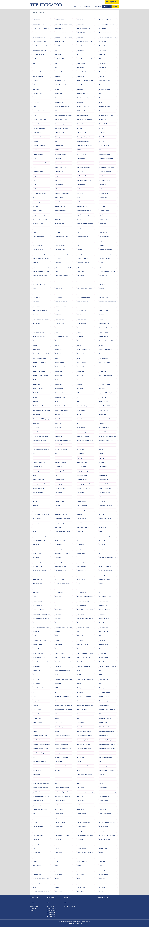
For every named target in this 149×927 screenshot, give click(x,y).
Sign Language (37, 770)
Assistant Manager (38, 76)
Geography (80, 340)
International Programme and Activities (108, 445)
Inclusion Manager (82, 432)
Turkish (35, 861)
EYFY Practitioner (103, 297)
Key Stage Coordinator (39, 462)
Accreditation (80, 24)
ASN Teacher (102, 67)
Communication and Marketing (107, 167)
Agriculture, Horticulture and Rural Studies (64, 37)
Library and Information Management (86, 497)
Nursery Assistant (38, 579)
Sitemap (32, 910)
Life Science (102, 497)
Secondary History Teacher (84, 735)
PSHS (100, 675)
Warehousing (102, 878)
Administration (59, 28)
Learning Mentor (103, 479)
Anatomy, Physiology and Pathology (86, 41)
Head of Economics (38, 367)
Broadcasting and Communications (42, 111)
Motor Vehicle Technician (40, 570)
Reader (35, 696)
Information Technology (39, 440)
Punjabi (79, 683)
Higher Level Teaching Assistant (108, 393)
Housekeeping (59, 414)
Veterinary (36, 870)
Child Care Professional (61, 150)
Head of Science (81, 380)
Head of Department (82, 362)
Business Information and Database (86, 119)
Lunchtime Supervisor (83, 510)
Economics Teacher (60, 249)
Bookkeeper (80, 102)
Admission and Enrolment (84, 28)
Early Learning (103, 232)
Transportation (81, 857)
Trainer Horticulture (38, 857)
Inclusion (57, 432)
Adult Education (103, 28)
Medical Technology (104, 536)
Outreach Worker (81, 592)
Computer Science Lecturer (62, 176)
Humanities (80, 419)
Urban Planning (103, 861)
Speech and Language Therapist (86, 792)
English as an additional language (86, 267)
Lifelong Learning (59, 501)
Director (79, 219)
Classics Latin (59, 158)
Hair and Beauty (103, 358)
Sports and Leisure (38, 800)
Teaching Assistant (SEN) (62, 835)
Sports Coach (80, 800)
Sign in (48, 902)
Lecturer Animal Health (105, 484)
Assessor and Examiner (39, 72)
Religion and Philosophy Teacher (86, 705)
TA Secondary (36, 822)
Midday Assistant (81, 549)
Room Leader (80, 714)
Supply (34, 813)
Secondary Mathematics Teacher (64, 740)
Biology (101, 98)
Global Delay (36, 349)
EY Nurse (79, 293)
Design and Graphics (60, 210)
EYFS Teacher (102, 293)
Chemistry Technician (39, 145)
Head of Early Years (104, 362)
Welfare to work (103, 883)
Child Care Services (82, 150)
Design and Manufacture (84, 210)
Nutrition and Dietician (39, 588)
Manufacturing (37, 518)
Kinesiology (102, 462)
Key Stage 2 (102, 458)
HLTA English (102, 397)
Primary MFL (102, 653)
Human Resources (60, 419)
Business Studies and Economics (108, 124)
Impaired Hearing (104, 427)
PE (55, 601)
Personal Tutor (59, 609)
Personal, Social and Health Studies (86, 609)
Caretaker (102, 132)
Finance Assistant (82, 310)
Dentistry (35, 206)
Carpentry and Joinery (39, 137)
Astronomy (58, 76)
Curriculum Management (39, 193)
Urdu (56, 865)
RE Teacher (80, 692)
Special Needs (80, 787)
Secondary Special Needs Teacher (64, 748)
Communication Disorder (84, 167)
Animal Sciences (59, 45)
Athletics (101, 76)
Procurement (36, 666)
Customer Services (104, 193)
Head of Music (59, 375)
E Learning (35, 232)
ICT (78, 423)
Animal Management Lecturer (41, 45)
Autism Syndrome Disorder (62, 85)
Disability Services (104, 219)
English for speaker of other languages (108, 267)
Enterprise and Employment (40, 275)
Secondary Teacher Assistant (107, 748)
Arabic (56, 50)
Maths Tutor (80, 531)
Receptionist (36, 701)
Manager (79, 514)
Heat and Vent (59, 393)
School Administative (105, 718)
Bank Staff (80, 89)
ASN (56, 67)
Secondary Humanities (39, 740)
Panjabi (35, 596)
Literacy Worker (103, 501)
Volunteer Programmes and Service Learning (42, 878)
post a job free (111, 2)
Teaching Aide (81, 831)
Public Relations (103, 679)
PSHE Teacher (80, 675)
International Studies (61, 449)
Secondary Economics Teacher (107, 731)
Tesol (34, 848)
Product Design (59, 666)
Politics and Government (39, 640)
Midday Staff (102, 549)
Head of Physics (37, 380)
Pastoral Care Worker (105, 596)
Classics (35, 158)
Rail (34, 692)
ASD (34, 63)
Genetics (57, 340)
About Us (98, 6)
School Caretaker (37, 722)
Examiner (101, 288)
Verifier (101, 865)
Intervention (80, 449)
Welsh (34, 887)
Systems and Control (82, 818)
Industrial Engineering (83, 436)
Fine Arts (35, 314)
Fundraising (80, 336)
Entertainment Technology (62, 275)
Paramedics (58, 596)
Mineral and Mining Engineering (63, 553)
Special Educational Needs (62, 787)
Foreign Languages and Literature (42, 327)
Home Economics (103, 401)
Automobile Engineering (105, 85)
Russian (57, 718)
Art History (36, 58)
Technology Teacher (38, 844)
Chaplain (35, 141)
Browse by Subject (51, 910)
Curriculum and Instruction (84, 189)
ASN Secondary (81, 67)
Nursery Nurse (81, 579)
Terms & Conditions (34, 906)
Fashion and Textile (60, 306)
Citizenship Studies (38, 154)
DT (100, 228)
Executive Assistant (38, 293)
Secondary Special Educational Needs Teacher (42, 748)
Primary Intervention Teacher (85, 653)
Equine (79, 280)
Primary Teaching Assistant (40, 662)
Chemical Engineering (83, 141)
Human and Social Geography (41, 419)
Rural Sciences (37, 718)
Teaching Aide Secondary (106, 831)
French (57, 332)
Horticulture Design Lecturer (84, 406)
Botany (101, 102)
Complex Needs (59, 171)
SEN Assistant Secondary (61, 757)
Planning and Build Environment (41, 627)
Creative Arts (102, 184)
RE (55, 692)
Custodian (80, 193)
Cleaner (79, 163)
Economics (102, 245)
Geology (35, 345)
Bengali (101, 93)
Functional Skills (103, 332)
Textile (57, 848)
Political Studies (81, 635)
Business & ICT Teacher (83, 115)
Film (78, 306)
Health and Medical (104, 384)
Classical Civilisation (104, 154)
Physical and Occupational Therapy (86, 618)
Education (79, 249)
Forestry (57, 327)
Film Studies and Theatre (40, 310)
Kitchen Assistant (37, 466)
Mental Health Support (61, 540)
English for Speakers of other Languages (42, 271)
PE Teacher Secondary (83, 601)
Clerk (34, 167)
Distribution (102, 223)
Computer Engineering (105, 171)
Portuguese (58, 640)
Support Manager (37, 818)
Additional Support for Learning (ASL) (108, 24)
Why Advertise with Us (69, 906)
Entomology (80, 275)
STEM (100, 805)
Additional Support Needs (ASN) (41, 28)
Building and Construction (84, 111)
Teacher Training (37, 831)
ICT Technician (81, 427)
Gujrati (79, 358)
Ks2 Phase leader (81, 466)
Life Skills (35, 501)
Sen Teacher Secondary (105, 757)
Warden (57, 878)
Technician (58, 839)
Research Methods (82, 709)
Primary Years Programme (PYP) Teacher (64, 662)
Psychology (36, 679)
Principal (79, 662)
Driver (56, 228)
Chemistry (102, 141)
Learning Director (59, 479)
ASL (34, 67)
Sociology (57, 783)
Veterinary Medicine (82, 870)
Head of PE (80, 375)
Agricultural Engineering (105, 32)
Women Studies (81, 887)
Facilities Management (61, 301)
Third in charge (103, 848)
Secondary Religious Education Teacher (42, 744)
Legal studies (80, 492)
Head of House (103, 367)
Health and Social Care (61, 388)
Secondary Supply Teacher (84, 748)
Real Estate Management (84, 696)
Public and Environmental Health (86, 679)
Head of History (81, 367)
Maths (34, 531)
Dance (78, 197)
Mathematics (58, 527)
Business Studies (81, 124)
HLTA (78, 397)
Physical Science (37, 622)
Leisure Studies (37, 497)
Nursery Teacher (37, 583)
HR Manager (102, 414)
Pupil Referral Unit (38, 688)
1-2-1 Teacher (36, 19)
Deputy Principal (37, 210)
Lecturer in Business (60, 488)
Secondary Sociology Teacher (107, 744)
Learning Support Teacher (84, 484)
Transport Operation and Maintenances (64, 857)
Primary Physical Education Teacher (64, 657)
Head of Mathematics (39, 371)
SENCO (79, 761)
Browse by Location (51, 912)
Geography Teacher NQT (106, 340)
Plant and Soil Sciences (83, 627)
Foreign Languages (104, 323)
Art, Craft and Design (61, 58)
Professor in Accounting (83, 666)
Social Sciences (59, 779)
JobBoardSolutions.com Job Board (74, 923)
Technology (80, 839)
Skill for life (58, 770)
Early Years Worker (38, 245)
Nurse (56, 575)
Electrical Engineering (105, 254)
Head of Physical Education (106, 375)
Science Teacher (81, 727)
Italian (101, 453)
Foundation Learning (82, 327)
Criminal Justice (37, 189)
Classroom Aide (81, 158)
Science (35, 727)
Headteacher (80, 384)
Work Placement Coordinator (41, 891)
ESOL (78, 284)
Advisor (35, 32)
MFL (78, 540)
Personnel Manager (104, 609)
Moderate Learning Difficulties (107, 557)
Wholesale (57, 887)
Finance (57, 310)
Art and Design (103, 54)
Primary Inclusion (59, 653)
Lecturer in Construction (83, 488)
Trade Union (58, 852)
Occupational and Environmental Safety (64, 588)
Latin (100, 471)
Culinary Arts (58, 189)
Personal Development (39, 609)
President (57, 649)
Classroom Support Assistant (41, 163)
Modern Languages (60, 562)
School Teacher (103, 722)
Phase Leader (80, 614)
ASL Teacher (102, 63)
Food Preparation (81, 319)
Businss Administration (61, 128)
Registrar (35, 705)
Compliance (80, 171)
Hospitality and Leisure (61, 410)
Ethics (34, 288)
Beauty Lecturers (59, 93)
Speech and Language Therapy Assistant (42, 796)
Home (31, 900)
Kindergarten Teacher (83, 462)
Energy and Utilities (104, 258)
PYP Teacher (58, 688)
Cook (34, 180)
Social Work (102, 779)
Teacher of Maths (38, 826)
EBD (78, 245)
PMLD (78, 631)
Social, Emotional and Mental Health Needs (42, 783)
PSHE (56, 675)
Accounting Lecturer (38, 24)
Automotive (36, 89)
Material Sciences (81, 523)
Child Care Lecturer (104, 145)
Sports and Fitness (104, 796)
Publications (58, 683)
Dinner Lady (58, 219)
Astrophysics (80, 76)
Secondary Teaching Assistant (41, 753)
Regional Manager (104, 701)
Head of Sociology (104, 380)
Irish (34, 453)
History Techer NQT (60, 397)
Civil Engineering (81, 154)
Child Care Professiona (39, 150)
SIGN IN (115, 6)
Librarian (57, 497)
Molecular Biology (38, 566)
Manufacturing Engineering (62, 518)
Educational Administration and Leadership (108, 249)
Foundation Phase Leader (106, 327)
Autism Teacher (81, 85)
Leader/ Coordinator (38, 479)
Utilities (79, 865)
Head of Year (36, 384)
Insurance (35, 445)
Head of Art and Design (39, 362)
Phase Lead (58, 614)
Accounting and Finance (105, 19)
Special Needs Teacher (39, 792)
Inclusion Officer (103, 432)
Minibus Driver (81, 553)
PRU (100, 670)
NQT (34, 575)
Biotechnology (59, 102)
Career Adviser (37, 132)
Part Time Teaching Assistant (85, 596)
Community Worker (38, 171)
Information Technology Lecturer (64, 440)
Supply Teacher (59, 813)
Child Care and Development (84, 145)
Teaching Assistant (38, 835)
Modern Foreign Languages (40, 562)
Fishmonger (102, 314)
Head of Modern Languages (40, 375)
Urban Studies (37, 865)
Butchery (79, 128)
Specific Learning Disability (62, 792)
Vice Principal (80, 874)
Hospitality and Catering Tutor (41, 410)
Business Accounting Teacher (107, 115)
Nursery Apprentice (104, 575)
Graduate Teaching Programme (63, 354)
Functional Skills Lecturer (62, 336)
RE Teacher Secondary (105, 692)
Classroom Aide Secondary (106, 158)
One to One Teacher (82, 588)
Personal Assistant (82, 605)
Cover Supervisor (81, 184)
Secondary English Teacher (40, 735)
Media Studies (81, 536)
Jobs (74, 6)
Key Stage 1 (80, 458)
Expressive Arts (59, 293)
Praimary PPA (102, 640)
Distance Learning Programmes (85, 223)
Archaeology (80, 50)
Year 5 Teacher (59, 891)
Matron (101, 531)
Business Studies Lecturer (40, 128)
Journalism (58, 458)
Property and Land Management (64, 670)
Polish (34, 635)
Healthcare (80, 388)
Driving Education (82, 228)
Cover (34, 184)
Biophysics (35, 102)
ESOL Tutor (102, 284)
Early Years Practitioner (39, 241)
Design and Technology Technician (42, 215)
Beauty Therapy (37, 93)
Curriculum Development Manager (108, 189)
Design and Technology (105, 210)
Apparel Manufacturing (39, 50)
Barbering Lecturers (104, 89)
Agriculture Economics (39, 37)
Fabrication (36, 301)
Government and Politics (83, 349)
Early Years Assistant (38, 236)
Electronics (58, 258)
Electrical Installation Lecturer (41, 258)
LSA (56, 510)
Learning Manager (82, 479)
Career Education (59, 132)
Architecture (102, 50)
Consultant (102, 176)
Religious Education (104, 705)
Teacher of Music (81, 826)
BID (34, 98)
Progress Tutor (37, 670)
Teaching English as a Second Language (108, 835)
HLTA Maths (36, 401)
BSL (56, 111)
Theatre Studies (81, 848)
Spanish (101, 783)
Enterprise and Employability (107, 271)
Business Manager (38, 124)
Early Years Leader (104, 236)
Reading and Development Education (64, 696)
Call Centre (102, 128)
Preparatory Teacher (82, 644)
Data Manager (103, 197)
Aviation (57, 89)
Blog (80, 6)
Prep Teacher (58, 644)
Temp (101, 844)
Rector (79, 701)
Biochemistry (58, 98)
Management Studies (61, 514)
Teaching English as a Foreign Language (86, 835)
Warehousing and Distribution (41, 883)
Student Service (59, 809)
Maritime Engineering (105, 518)
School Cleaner (59, 722)
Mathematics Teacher (83, 527)
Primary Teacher (103, 657)
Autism (35, 85)
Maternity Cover (103, 523)
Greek (56, 358)
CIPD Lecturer (102, 150)
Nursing (79, 583)
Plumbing (57, 631)
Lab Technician (103, 466)
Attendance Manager (105, 80)
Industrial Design (59, 436)
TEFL (56, 844)
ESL (56, 284)
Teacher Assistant (60, 822)
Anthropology (103, 45)
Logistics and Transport (105, 505)
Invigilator (102, 449)
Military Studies (37, 553)
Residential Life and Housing (107, 709)
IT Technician (80, 453)
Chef (56, 141)
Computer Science (38, 176)
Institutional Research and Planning (86, 440)
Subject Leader (103, 809)
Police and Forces (103, 631)
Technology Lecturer (104, 839)
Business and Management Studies (64, 115)
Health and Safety (38, 388)
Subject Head (80, 809)
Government (58, 349)
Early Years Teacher (82, 241)
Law (56, 475)
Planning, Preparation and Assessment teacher (64, 627)
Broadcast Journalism (105, 106)
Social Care (102, 774)
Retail (56, 714)
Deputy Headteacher (60, 206)
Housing (79, 414)
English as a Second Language (41, 267)
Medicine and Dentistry (39, 540)
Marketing (35, 523)
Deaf (78, 202)
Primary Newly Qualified (39, 657)
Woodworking (103, 887)
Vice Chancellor (37, 874)
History (35, 397)
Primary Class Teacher (39, 653)
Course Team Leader (104, 180)
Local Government (82, 505)
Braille (34, 106)
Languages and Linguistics (84, 471)
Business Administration (39, 119)
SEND (100, 761)
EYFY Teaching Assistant (83, 297)
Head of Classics (59, 362)
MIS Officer (36, 557)
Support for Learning (105, 813)
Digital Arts (102, 215)
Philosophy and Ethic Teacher (41, 618)
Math (34, 527)
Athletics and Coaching (61, 80)
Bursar (101, 111)
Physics (79, 622)
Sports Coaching (103, 800)
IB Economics (58, 423)
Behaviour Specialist (82, 93)
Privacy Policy (33, 908)
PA (99, 592)
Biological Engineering (83, 98)
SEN (34, 757)
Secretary (57, 753)
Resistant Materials (38, 714)
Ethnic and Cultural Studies (84, 288)
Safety (79, 718)
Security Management (83, 753)
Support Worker (59, 818)
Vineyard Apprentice (104, 874)
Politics (101, 635)
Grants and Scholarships (83, 354)
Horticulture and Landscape (62, 406)
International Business (83, 445)
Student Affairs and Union (40, 809)
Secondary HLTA (103, 735)
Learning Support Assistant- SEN (64, 484)
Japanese (35, 458)
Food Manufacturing (60, 319)
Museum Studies (81, 570)
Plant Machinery (103, 627)
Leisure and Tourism (104, 492)
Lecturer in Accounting (39, 488)
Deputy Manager (103, 206)
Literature (35, 505)
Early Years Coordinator (61, 236)
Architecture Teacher (38, 54)
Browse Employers (51, 908)
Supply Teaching (81, 813)
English (101, 262)
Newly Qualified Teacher (105, 570)
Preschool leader (103, 644)
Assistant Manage (104, 72)
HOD (78, 401)
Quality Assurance (82, 688)
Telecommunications (82, 844)
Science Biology (59, 727)
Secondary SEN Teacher (83, 744)
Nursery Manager (59, 579)
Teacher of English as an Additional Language (108, 822)
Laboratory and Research (40, 471)
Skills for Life (36, 774)
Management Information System (42, 514)
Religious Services (37, 709)
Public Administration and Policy (64, 679)
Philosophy (102, 614)
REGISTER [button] (106, 6)
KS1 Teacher (58, 466)
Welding (57, 883)
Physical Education (104, 618)
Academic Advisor (59, 19)
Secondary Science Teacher (62, 744)
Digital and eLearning (83, 215)
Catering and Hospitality (83, 137)
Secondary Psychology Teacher (107, 740)
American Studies (59, 41)
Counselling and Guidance (84, 180)
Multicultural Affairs (60, 570)
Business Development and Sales (64, 119)
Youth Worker (80, 891)
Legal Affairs (58, 492)
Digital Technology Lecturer (40, 219)
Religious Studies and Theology (63, 709)
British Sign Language (83, 106)
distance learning (59, 223)
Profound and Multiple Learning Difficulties (108, 666)
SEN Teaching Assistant (39, 761)
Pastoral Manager (38, 601)
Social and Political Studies (84, 774)
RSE (100, 714)
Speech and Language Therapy (107, 792)
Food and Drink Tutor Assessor (41, 319)
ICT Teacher (36, 427)
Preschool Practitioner (39, 649)
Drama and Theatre (38, 228)
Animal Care (102, 41)
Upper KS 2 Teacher (82, 861)
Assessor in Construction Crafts (63, 72)
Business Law (102, 119)
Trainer (101, 852)
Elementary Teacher (82, 258)
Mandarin (101, 514)
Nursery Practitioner (104, 579)
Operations (36, 592)
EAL (78, 232)
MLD (78, 557)
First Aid (79, 314)
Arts (100, 58)
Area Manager (59, 54)
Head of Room (59, 380)
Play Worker (36, 631)
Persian (57, 605)
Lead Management (82, 475)
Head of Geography (60, 367)
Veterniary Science (104, 870)
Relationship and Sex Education (63, 705)
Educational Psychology (61, 254)
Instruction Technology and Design (108, 440)
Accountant (80, 19)
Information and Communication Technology (108, 436)
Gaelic (34, 340)
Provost (79, 670)
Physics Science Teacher (105, 622)
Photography (58, 618)
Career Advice (88, 6)
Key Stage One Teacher (61, 462)
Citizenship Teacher (60, 154)
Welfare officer (81, 883)
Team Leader (36, 839)
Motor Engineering (82, 566)
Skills (78, 770)
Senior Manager (103, 766)
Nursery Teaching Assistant (62, 583)
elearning (79, 254)
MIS (100, 553)
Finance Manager (103, 310)
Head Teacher (58, 384)
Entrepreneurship (104, 275)
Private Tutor (102, 662)
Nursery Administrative (83, 575)
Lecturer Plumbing (38, 492)
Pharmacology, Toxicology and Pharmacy (42, 614)
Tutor (56, 861)
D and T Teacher (59, 197)
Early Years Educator (82, 236)
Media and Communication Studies (64, 536)
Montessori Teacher (60, 566)
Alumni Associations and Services (108, 37)
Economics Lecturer (38, 249)
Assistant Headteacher (83, 72)
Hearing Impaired (37, 393)
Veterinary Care (59, 870)
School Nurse (80, 722)
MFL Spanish (58, 544)
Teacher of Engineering (83, 822)
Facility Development (82, 301)
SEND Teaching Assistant (62, 766)
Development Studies (61, 215)
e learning (57, 232)
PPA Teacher (80, 640)
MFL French (102, 540)
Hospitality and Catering (106, 406)
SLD (56, 774)
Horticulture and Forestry (40, 406)
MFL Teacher (102, 544)
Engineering (36, 262)
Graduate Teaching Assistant (41, 354)
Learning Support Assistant (40, 484)
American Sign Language (39, 41)
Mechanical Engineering (39, 536)
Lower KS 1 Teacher (38, 510)
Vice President (59, 874)
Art (78, 54)
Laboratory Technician (61, 471)
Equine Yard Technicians (39, 284)
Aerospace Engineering (61, 32)
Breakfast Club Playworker (62, 106)
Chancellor (102, 137)
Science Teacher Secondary (106, 727)
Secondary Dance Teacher (84, 731)
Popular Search (51, 916)
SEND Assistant (37, 766)
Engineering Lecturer (83, 262)
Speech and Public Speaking (62, 796)
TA (100, 818)
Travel (101, 857)
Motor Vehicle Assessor (105, 566)
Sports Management (38, 805)
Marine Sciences (81, 518)
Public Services (37, 683)
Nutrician (101, 583)
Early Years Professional (61, 241)
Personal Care (103, 605)
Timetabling (36, 852)
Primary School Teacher (83, 657)
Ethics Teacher (59, 288)
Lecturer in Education (105, 488)
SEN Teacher (80, 757)
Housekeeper (36, 414)
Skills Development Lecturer (106, 770)
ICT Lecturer (102, 423)
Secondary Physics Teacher (84, 740)
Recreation (58, 701)
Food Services (36, 323)
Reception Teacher (104, 696)
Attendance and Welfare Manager (86, 80)
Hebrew (79, 393)
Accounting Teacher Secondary (63, 24)
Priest (78, 649)
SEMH (100, 753)
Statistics (57, 805)
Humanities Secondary (105, 419)
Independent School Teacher (40, 436)
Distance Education (38, 223)
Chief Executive (59, 145)
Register (49, 900)
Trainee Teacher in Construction (86, 852)
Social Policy (36, 779)
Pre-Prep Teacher (37, 644)
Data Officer (58, 202)
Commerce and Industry (61, 167)
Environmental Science (39, 280)
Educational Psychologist (39, 254)
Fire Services (58, 314)
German (57, 345)
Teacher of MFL (59, 826)
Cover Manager (59, 184)
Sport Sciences (81, 796)
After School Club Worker (84, 32)
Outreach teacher (60, 592)
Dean (100, 202)
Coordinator (58, 180)
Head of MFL (58, 371)
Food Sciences (103, 319)
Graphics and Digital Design (40, 358)
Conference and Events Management (86, 176)
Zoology (101, 891)
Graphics (101, 354)
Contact (32, 904)
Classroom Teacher (60, 163)
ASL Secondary (81, 63)
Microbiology (58, 549)
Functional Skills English (39, 336)
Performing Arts (103, 601)
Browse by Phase (51, 914)
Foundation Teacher (38, 332)
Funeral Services (103, 336)
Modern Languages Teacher (84, 562)
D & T (34, 197)
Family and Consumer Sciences (107, 301)
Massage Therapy (60, 523)
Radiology (102, 688)
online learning (103, 588)
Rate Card (66, 904)
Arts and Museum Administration (86, 58)
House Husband (81, 410)
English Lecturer (81, 271)
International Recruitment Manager (42, 449)
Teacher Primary (103, 826)
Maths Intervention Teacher (62, 531)
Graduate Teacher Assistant (106, 349)
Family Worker (37, 306)
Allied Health (80, 37)
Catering (57, 137)
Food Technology (59, 323)
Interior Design (59, 445)
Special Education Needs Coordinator (42, 787)
